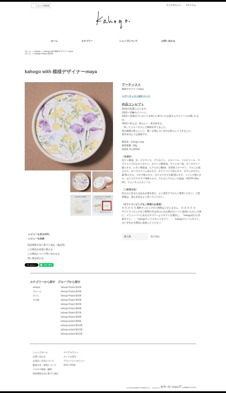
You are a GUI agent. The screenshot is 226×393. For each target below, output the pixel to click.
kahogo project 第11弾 (71, 329)
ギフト (36, 295)
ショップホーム (40, 352)
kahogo (37, 51)
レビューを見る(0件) (38, 234)
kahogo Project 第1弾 (71, 287)
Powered (156, 388)
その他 (36, 300)
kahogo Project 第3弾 (71, 295)
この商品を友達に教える (40, 249)
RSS (66, 365)
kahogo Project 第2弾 (71, 291)
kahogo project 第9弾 (71, 321)
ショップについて (128, 41)
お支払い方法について (43, 361)
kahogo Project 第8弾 (71, 317)
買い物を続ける (36, 258)
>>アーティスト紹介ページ (136, 96)
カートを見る (70, 356)
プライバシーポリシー (74, 361)
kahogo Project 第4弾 (43, 53)
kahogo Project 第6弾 (71, 308)
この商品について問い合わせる (44, 253)
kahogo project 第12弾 (71, 334)
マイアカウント (173, 5)
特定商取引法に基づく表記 (45, 373)
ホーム (54, 41)
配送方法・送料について (44, 365)
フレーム (37, 291)
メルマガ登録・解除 (42, 369)
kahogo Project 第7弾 (71, 312)
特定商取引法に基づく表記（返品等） (47, 245)
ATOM (72, 365)
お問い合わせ (168, 41)
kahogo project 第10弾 (71, 325)
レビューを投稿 (36, 238)
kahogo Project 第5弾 (71, 304)
